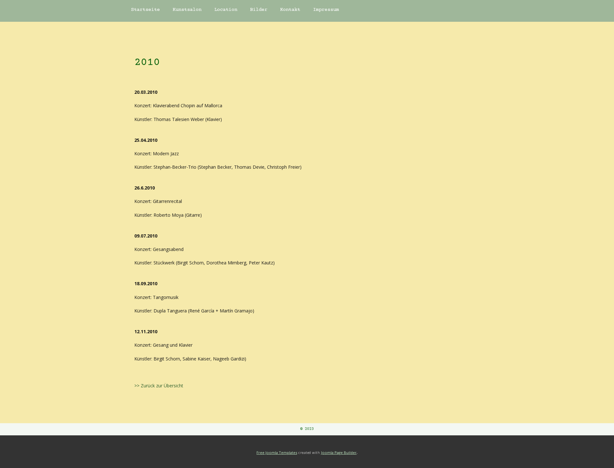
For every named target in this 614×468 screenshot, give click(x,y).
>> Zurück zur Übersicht (158, 386)
